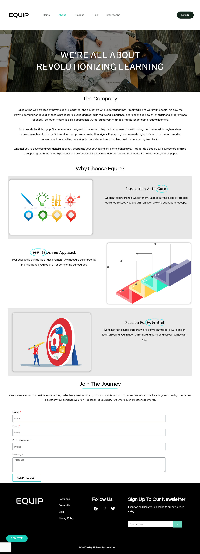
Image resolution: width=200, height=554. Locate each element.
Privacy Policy (66, 518)
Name (16, 412)
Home (46, 15)
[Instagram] (104, 509)
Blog (95, 15)
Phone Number (21, 440)
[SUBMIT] (177, 524)
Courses (79, 15)
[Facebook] (96, 509)
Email (15, 426)
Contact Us (113, 15)
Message (17, 454)
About (62, 15)
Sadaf (118, 547)
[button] (17, 538)
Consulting (64, 499)
